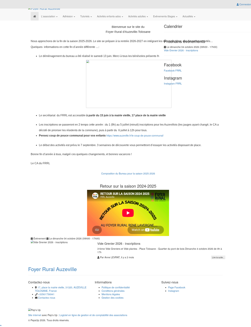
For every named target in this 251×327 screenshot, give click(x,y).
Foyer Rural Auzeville (52, 269)
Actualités (188, 16)
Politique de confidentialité (116, 287)
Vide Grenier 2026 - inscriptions (181, 50)
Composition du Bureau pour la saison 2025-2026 (128, 173)
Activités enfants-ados (109, 16)
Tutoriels (85, 16)
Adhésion (68, 16)
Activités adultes (137, 16)
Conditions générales (113, 290)
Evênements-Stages (164, 16)
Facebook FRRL (173, 70)
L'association (48, 16)
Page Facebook (176, 287)
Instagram (173, 290)
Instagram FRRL (173, 83)
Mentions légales (111, 294)
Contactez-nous (46, 297)
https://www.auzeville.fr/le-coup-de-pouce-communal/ (135, 135)
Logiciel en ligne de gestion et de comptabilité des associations (93, 315)
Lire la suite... (218, 257)
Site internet (34, 315)
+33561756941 (46, 294)
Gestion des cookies (112, 297)
